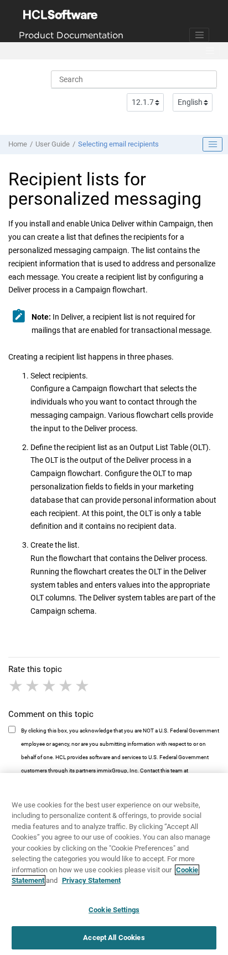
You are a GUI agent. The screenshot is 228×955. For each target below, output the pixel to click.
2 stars (33, 686)
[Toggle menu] (210, 51)
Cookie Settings (114, 910)
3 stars (50, 686)
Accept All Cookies (113, 937)
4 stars (66, 686)
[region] (114, 864)
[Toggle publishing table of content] (212, 144)
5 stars (83, 686)
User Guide (52, 144)
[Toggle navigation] (199, 35)
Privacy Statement (91, 880)
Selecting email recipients (118, 144)
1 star (16, 686)
